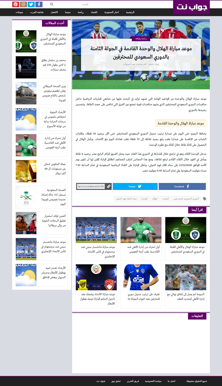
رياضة (81, 12)
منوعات (19, 12)
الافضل (54, 12)
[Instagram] (23, 4)
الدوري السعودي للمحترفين (186, 199)
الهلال (154, 199)
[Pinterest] (15, 4)
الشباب (165, 199)
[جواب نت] (191, 7)
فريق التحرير (133, 381)
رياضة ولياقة (141, 38)
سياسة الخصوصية (153, 381)
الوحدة (144, 199)
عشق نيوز (116, 381)
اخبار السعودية (111, 12)
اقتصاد (94, 12)
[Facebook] (38, 4)
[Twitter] (31, 4)
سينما (68, 12)
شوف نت (100, 381)
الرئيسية (130, 12)
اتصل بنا (171, 381)
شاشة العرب (37, 12)
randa (151, 64)
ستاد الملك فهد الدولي (126, 199)
